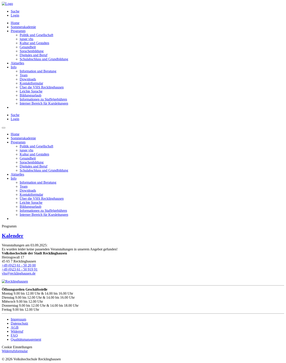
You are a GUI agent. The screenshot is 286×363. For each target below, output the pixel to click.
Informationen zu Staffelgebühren (43, 99)
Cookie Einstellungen (17, 347)
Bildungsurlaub (30, 95)
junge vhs (26, 39)
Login (15, 15)
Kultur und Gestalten (34, 43)
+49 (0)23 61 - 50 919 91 (20, 269)
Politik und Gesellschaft (36, 35)
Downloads (28, 79)
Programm (18, 31)
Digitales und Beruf (33, 55)
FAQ (14, 335)
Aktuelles (17, 63)
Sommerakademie (23, 27)
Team (23, 75)
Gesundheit (28, 47)
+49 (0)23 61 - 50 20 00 (19, 265)
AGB (15, 327)
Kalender (12, 236)
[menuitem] (147, 11)
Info (14, 67)
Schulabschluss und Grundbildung (44, 59)
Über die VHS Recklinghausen (42, 87)
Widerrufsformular (15, 351)
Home (15, 23)
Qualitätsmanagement (26, 339)
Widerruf (17, 331)
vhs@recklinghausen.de (19, 273)
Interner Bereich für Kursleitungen (44, 103)
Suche (15, 11)
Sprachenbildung (32, 51)
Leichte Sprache (31, 91)
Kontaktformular (31, 83)
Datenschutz (19, 323)
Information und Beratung (38, 71)
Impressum (18, 319)
